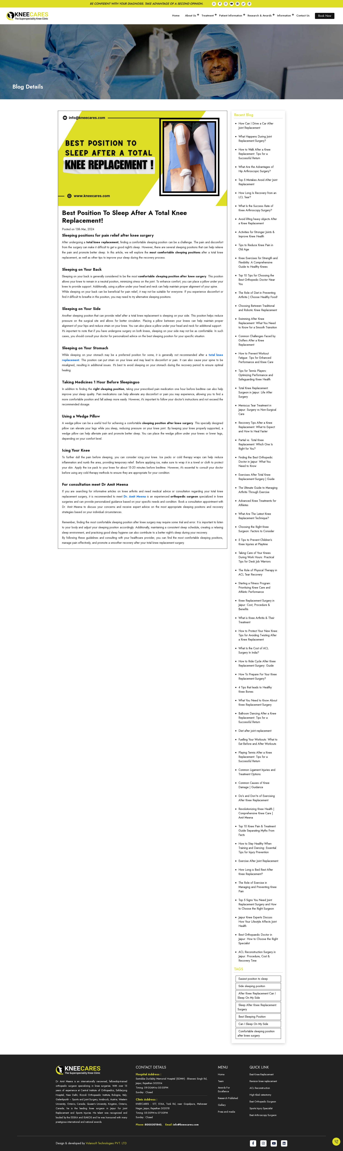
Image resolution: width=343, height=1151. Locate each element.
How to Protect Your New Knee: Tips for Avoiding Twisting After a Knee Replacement (258, 635)
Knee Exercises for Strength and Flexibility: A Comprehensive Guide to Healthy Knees (258, 262)
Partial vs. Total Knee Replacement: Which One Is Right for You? (255, 444)
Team (221, 1081)
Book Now (324, 16)
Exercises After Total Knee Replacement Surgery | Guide (256, 477)
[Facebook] (220, 4)
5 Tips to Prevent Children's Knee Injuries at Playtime (255, 542)
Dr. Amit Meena (135, 496)
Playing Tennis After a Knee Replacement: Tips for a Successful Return (255, 756)
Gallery (222, 1105)
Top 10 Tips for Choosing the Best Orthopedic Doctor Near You (256, 279)
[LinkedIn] (237, 4)
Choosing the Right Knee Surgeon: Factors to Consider (256, 529)
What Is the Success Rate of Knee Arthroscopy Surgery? (255, 208)
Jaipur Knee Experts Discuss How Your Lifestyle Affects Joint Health (257, 921)
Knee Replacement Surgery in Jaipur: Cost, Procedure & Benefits (256, 605)
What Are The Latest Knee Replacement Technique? (254, 516)
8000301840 (153, 1124)
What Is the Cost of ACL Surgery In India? (253, 650)
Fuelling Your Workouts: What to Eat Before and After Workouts (257, 741)
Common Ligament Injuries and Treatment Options (256, 772)
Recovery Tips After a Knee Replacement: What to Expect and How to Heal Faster (256, 427)
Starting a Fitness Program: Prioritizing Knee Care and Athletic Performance (254, 587)
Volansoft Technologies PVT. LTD (106, 1143)
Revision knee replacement (263, 1081)
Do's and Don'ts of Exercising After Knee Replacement (256, 798)
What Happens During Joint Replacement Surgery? (255, 138)
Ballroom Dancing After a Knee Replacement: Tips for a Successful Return (257, 717)
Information (284, 15)
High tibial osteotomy (260, 1095)
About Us (190, 15)
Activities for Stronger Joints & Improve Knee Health (256, 234)
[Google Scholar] (249, 4)
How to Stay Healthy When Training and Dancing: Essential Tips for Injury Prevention (257, 848)
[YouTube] (232, 4)
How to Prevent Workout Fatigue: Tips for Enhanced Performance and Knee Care (255, 357)
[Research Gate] (243, 4)
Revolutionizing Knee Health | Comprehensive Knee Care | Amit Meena (256, 813)
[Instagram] (226, 4)
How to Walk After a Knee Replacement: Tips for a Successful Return (254, 153)
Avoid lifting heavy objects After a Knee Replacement (257, 221)
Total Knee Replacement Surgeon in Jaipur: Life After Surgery (255, 392)
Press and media (226, 1112)
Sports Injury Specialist (261, 1108)
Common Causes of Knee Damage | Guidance (253, 785)
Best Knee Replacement (262, 1074)
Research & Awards (260, 15)
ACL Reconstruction (260, 1088)
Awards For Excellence (224, 1089)
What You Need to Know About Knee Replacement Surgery (257, 702)
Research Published (228, 1098)
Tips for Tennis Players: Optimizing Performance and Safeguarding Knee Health (255, 375)
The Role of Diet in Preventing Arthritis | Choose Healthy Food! (258, 295)
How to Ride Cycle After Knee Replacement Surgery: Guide (257, 663)
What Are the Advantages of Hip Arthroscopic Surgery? (256, 169)
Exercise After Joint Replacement (258, 861)
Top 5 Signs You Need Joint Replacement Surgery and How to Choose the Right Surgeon (257, 904)
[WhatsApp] (214, 4)
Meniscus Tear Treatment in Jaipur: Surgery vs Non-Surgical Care (257, 409)
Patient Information (230, 15)
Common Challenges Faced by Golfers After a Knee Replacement (256, 340)
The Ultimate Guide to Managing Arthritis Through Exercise (257, 490)
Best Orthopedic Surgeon (263, 1101)
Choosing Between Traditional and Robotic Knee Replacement (257, 308)
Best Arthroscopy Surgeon (263, 1115)
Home (176, 15)
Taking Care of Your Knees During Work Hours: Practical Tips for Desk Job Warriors (256, 557)
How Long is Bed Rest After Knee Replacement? (255, 872)
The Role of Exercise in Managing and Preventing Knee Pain (257, 887)
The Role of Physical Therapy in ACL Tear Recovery (257, 572)
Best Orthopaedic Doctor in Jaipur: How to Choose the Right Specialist (258, 939)
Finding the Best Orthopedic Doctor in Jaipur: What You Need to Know (255, 461)
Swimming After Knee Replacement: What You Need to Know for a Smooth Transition (257, 323)
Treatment (208, 15)
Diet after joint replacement (254, 731)
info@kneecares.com (186, 1124)
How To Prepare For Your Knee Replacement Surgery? (257, 676)
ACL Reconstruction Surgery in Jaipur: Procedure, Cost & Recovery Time (257, 956)
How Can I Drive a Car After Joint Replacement (255, 125)
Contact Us (302, 15)
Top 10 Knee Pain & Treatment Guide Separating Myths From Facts (257, 830)
